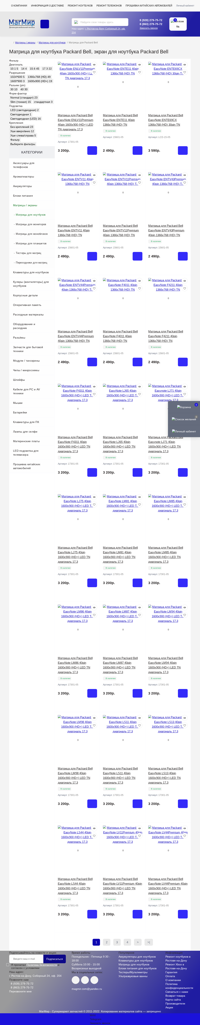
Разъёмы (19, 337)
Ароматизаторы (23, 176)
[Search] (76, 22)
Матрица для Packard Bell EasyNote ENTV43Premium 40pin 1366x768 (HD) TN (166, 230)
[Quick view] (94, 65)
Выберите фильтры (22, 144)
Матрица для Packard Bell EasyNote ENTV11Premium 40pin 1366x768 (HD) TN (121, 230)
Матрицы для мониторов (31, 224)
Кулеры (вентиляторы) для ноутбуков (31, 283)
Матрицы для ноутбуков (52, 42)
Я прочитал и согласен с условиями (35, 966)
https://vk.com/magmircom (75, 980)
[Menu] (44, 24)
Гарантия (171, 972)
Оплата (170, 976)
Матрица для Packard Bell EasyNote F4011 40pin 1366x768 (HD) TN (120, 336)
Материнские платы (26, 441)
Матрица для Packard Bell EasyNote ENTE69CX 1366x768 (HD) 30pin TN (165, 120)
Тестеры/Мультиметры (133, 972)
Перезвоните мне (20, 991)
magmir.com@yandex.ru (87, 988)
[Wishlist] (94, 72)
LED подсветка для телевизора (25, 452)
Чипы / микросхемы (26, 370)
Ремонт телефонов (109, 5)
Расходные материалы (28, 314)
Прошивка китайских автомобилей (149, 5)
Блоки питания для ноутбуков (137, 968)
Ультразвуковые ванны (133, 976)
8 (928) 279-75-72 (151, 20)
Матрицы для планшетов (31, 243)
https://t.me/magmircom (85, 980)
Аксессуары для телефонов (23, 164)
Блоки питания (23, 195)
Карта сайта (173, 999)
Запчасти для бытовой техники (28, 349)
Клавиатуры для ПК (26, 422)
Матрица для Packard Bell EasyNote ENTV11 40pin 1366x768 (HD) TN (75, 230)
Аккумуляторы (22, 186)
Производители (175, 1003)
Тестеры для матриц (28, 253)
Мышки (18, 402)
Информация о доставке (47, 5)
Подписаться (54, 958)
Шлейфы (19, 379)
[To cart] (92, 150)
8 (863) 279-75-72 (151, 24)
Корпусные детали (25, 295)
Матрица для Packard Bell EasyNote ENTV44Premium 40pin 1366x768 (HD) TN (76, 336)
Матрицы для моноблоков (32, 233)
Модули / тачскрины (26, 360)
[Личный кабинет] (184, 431)
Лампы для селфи (25, 431)
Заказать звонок (149, 28)
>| (148, 942)
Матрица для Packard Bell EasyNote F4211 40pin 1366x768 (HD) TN (165, 336)
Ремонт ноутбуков (80, 5)
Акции (169, 1007)
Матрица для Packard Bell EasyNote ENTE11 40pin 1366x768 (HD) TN (120, 120)
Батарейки (20, 412)
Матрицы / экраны (25, 42)
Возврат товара (175, 995)
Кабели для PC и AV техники (26, 391)
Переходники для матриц (31, 262)
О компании (19, 5)
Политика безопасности (42, 964)
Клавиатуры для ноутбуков (31, 272)
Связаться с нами (176, 991)
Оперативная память (27, 304)
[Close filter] (20, 61)
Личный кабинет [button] (185, 5)
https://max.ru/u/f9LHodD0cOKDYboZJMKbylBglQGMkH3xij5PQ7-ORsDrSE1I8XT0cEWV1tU (94, 980)
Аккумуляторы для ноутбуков (137, 956)
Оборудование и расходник (24, 326)
